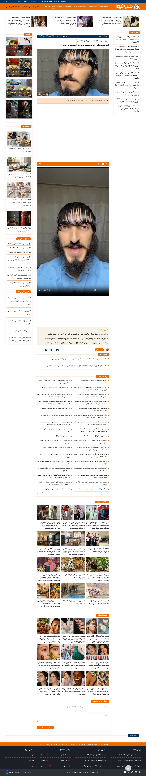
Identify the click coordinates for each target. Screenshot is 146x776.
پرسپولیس (43, 760)
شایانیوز (73, 772)
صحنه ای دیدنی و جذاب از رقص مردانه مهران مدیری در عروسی (53, 462)
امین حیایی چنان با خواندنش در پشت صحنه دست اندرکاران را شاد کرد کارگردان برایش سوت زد (54, 423)
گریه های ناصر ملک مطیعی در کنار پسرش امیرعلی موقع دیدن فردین (90, 441)
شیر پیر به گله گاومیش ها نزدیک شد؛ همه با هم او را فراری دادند (98, 602)
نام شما (106, 706)
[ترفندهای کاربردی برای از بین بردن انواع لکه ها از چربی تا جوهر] (19, 164)
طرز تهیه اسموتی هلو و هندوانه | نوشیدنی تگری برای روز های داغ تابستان (21, 51)
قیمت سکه (43, 755)
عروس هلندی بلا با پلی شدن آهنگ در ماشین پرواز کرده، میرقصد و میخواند (92, 476)
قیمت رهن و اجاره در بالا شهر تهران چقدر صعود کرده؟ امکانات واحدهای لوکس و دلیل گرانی (48, 604)
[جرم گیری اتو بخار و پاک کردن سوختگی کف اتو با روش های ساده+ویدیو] (19, 190)
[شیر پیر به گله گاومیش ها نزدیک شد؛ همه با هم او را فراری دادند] (97, 590)
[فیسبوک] (46, 350)
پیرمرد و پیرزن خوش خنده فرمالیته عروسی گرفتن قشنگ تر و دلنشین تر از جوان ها (92, 448)
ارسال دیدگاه (46, 727)
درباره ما (26, 1)
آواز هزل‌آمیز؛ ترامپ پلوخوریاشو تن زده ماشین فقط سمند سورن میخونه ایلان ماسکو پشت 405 (75, 338)
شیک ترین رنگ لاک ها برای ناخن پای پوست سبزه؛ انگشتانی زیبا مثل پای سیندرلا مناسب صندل (98, 691)
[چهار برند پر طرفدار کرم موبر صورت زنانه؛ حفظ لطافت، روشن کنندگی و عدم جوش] (73, 678)
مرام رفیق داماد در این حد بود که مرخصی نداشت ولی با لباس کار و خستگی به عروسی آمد (90, 416)
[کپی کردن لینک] (106, 164)
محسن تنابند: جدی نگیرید (22, 330)
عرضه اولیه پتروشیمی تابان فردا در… (95, 754)
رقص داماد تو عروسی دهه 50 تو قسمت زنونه (56, 447)
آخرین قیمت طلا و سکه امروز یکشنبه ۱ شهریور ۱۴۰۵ (127, 57)
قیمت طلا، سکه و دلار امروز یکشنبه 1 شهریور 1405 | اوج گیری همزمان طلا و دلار (127, 66)
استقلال (66, 766)
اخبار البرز (47, 6)
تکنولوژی (60, 6)
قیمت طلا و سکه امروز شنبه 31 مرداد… (129, 760)
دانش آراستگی (64, 760)
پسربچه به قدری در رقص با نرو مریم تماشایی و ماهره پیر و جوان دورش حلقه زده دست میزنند (54, 483)
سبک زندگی (68, 6)
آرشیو (33, 766)
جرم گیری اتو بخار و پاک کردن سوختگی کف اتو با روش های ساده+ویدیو (21, 202)
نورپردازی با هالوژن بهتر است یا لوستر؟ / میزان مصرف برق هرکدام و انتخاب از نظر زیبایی (48, 552)
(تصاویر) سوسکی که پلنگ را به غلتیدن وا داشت (75, 576)
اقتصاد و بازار (82, 6)
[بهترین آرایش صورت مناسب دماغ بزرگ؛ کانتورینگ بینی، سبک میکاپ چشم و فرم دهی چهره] (48, 678)
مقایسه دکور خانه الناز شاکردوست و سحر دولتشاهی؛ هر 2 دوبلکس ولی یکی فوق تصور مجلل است (97, 526)
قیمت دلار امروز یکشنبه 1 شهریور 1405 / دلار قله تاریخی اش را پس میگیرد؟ (127, 109)
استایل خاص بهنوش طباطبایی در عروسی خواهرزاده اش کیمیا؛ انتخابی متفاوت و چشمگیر (110, 20)
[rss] (139, 772)
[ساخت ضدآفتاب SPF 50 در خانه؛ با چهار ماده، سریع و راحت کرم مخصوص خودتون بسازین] (97, 626)
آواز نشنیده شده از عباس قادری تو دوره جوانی (93, 380)
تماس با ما (33, 1)
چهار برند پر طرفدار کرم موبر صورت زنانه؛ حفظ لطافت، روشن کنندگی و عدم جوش (73, 691)
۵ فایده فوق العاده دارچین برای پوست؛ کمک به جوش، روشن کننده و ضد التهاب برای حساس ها (49, 639)
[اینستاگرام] (135, 772)
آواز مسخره (99, 349)
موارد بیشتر (40, 493)
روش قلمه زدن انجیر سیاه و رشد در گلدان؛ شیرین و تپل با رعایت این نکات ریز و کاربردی (98, 578)
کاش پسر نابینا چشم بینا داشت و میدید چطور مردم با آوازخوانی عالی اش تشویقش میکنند (91, 423)
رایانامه (107, 715)
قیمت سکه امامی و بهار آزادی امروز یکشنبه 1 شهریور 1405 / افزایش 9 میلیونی (127, 75)
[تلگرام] (57, 350)
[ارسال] (103, 164)
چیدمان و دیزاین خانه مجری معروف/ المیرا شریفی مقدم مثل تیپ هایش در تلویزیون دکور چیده (49, 578)
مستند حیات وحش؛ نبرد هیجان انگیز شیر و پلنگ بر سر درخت (91, 483)
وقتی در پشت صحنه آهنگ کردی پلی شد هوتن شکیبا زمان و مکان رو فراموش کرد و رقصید (54, 476)
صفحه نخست (103, 6)
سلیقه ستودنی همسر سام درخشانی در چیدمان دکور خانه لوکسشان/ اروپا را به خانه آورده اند (19, 22)
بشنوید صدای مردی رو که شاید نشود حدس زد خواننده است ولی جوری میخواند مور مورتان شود (91, 402)
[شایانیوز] (128, 6)
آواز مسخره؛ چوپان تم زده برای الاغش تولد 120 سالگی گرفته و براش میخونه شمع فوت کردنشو (75, 343)
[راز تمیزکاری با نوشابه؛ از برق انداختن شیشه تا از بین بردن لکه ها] (19, 218)
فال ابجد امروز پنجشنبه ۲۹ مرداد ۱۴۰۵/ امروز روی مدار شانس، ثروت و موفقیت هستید (19, 260)
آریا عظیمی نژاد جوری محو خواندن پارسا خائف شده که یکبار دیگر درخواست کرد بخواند (90, 469)
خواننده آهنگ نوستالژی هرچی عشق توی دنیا (56, 489)
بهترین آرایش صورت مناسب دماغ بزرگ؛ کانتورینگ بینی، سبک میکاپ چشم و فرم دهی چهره (49, 691)
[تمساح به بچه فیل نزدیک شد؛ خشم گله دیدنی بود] (73, 590)
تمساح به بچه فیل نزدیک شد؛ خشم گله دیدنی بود (73, 602)
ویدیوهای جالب (102, 377)
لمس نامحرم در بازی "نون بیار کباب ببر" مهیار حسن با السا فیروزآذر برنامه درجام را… (65, 20)
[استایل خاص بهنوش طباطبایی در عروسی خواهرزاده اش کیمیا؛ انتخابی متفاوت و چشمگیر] (131, 21)
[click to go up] (128, 768)
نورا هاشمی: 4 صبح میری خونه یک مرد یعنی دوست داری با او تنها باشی (19, 301)
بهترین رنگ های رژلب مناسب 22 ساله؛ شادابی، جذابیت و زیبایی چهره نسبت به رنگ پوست (98, 665)
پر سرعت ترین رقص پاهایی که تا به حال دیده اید (55, 415)
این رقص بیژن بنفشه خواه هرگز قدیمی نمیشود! (56, 408)
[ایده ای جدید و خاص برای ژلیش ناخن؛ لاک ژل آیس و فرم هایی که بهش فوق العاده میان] (73, 626)
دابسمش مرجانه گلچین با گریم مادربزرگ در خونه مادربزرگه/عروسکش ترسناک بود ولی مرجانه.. (92, 430)
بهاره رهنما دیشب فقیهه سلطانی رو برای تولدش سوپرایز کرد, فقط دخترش (93, 409)
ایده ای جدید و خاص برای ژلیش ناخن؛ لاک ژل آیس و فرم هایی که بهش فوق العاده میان (73, 639)
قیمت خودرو (64, 755)
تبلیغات (20, 1)
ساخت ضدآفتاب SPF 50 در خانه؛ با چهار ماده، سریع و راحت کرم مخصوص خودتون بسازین (98, 639)
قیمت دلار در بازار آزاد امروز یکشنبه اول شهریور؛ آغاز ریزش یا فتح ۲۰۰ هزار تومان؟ (127, 85)
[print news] (98, 164)
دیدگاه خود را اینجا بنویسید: (75, 706)
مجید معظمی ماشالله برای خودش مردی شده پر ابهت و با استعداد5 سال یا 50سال (90, 455)
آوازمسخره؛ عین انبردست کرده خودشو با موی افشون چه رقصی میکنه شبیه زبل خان (79, 359)
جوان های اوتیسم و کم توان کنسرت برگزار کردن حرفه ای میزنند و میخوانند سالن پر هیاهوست (54, 402)
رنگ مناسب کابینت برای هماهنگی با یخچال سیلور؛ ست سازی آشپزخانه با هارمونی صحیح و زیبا (73, 552)
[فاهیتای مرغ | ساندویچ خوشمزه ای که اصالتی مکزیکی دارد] (19, 88)
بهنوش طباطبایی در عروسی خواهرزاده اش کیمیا (56, 387)
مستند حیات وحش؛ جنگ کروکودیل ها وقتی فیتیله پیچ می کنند (55, 430)
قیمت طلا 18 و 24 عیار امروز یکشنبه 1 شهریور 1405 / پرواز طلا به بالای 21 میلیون (127, 39)
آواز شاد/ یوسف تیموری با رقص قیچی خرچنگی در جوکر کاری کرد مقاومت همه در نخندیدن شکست (90, 388)
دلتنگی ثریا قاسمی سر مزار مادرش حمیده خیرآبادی (92, 489)
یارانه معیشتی (44, 766)
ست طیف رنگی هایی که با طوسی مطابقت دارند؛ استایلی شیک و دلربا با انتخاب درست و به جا (73, 526)
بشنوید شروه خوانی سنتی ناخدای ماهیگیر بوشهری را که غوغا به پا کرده (54, 469)
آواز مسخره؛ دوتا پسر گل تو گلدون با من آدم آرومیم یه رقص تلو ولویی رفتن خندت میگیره (77, 334)
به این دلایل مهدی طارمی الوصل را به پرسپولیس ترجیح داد (127, 93)
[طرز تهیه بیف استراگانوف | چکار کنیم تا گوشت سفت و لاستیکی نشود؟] (19, 67)
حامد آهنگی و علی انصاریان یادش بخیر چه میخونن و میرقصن (54, 441)
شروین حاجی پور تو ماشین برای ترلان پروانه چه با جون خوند (55, 455)
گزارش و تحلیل (93, 6)
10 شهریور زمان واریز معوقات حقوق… (129, 754)
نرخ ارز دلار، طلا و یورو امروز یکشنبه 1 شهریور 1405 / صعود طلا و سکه (126, 100)
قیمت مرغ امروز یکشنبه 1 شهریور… (95, 760)
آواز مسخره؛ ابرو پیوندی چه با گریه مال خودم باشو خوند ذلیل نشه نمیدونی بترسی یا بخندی (77, 365)
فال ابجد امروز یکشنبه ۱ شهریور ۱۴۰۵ (19, 244)
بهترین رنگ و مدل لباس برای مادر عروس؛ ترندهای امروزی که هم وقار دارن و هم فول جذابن (73, 665)
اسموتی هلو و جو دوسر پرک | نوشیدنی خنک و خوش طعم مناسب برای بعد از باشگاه (20, 113)
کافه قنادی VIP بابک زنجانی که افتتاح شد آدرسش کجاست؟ (98, 550)
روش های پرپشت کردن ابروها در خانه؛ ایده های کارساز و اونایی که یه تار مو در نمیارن (49, 665)
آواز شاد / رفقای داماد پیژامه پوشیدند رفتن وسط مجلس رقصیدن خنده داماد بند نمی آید (92, 395)
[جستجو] (7, 1)
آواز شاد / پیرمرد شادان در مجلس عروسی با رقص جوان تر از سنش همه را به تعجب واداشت (53, 395)
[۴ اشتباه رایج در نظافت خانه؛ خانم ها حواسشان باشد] (19, 139)
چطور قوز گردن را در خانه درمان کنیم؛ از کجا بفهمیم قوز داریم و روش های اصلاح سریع (50, 526)
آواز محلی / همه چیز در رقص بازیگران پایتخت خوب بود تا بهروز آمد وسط (54, 381)
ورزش (75, 6)
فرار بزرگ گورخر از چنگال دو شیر (60, 436)
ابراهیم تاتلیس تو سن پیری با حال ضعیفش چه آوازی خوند (91, 462)
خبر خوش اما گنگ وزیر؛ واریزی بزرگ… (94, 766)
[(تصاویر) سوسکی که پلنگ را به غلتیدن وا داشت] (73, 564)
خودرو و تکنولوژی (51, 744)
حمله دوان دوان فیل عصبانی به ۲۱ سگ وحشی (93, 436)
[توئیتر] (51, 350)
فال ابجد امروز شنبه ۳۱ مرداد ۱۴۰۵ (20, 248)
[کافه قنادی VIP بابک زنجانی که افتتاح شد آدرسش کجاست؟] (97, 538)
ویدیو (53, 6)
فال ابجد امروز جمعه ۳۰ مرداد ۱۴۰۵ (20, 252)
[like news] (39, 164)
